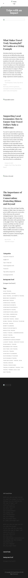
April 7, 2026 (7, 80)
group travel (8, 335)
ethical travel (8, 323)
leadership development (12, 339)
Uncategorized (6, 274)
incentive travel (9, 337)
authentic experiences (14, 86)
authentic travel (18, 295)
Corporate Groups (7, 256)
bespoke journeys (9, 298)
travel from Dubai (9, 365)
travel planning (9, 367)
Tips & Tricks (12, 165)
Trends (5, 268)
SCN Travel (14, 349)
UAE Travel (7, 372)
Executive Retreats (10, 328)
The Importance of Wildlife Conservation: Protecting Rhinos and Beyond (12, 198)
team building (8, 360)
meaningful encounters (8, 88)
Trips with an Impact (9, 241)
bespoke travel (8, 300)
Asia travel (5, 86)
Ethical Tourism (18, 321)
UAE (18, 369)
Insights (6, 165)
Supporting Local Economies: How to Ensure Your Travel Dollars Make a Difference (12, 122)
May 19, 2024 (7, 239)
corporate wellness (10, 312)
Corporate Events (9, 305)
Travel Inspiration (9, 82)
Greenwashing (18, 332)
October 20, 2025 (8, 163)
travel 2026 (18, 360)
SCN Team (6, 349)
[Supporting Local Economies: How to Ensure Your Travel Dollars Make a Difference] (14, 105)
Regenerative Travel (10, 346)
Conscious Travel (9, 302)
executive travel (9, 330)
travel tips (19, 367)
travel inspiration (13, 90)
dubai (17, 318)
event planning (8, 325)
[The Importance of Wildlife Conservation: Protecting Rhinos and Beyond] (14, 181)
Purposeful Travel (10, 344)
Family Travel (8, 332)
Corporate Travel (9, 309)
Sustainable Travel (10, 358)
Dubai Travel (7, 321)
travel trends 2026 (10, 369)
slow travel (17, 88)
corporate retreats (10, 307)
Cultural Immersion (10, 314)
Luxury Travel (8, 342)
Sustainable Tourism (10, 355)
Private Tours (19, 342)
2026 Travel (7, 291)
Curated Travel (8, 318)
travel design (8, 362)
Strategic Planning (10, 353)
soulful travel (8, 351)
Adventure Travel (9, 293)
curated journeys (9, 316)
